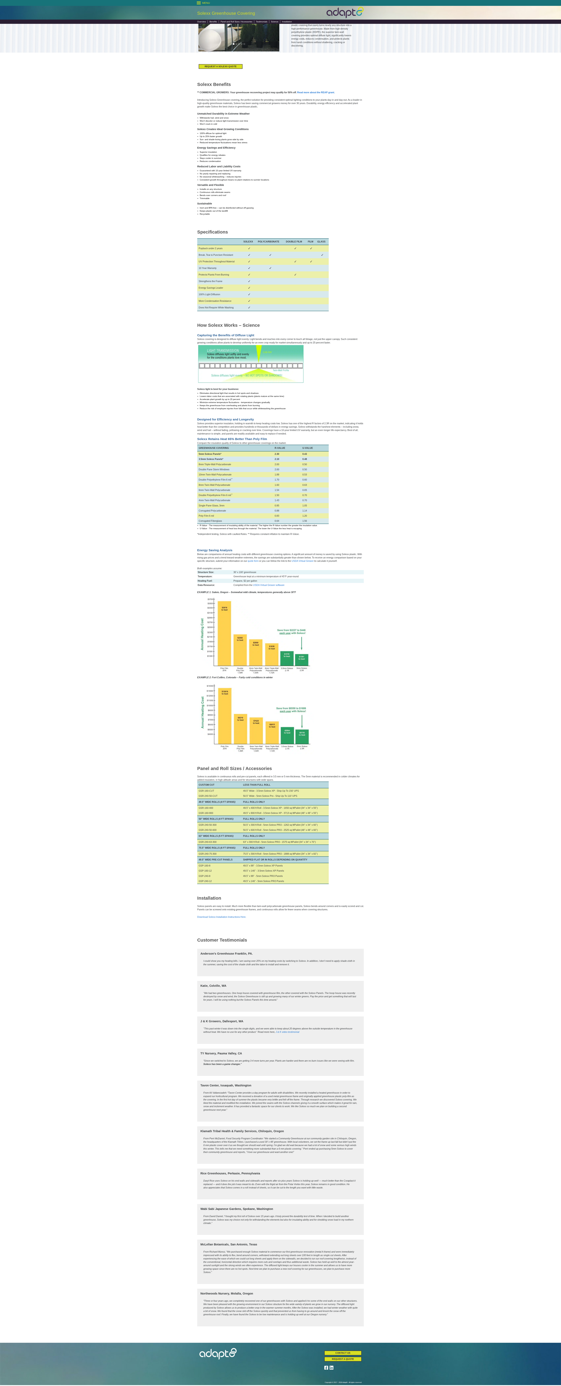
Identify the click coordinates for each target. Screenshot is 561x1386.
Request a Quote (343, 1359)
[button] (206, 3)
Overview (201, 21)
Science (274, 21)
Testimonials (261, 21)
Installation (287, 21)
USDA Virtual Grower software (268, 585)
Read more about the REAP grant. (316, 92)
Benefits (213, 21)
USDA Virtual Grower (303, 561)
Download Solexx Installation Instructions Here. (221, 917)
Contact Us (342, 1353)
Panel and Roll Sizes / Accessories (236, 21)
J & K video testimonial (287, 1032)
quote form (253, 561)
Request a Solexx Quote (221, 66)
